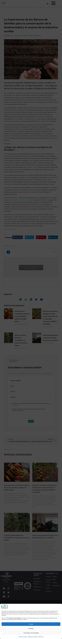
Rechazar (31, 628)
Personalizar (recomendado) (31, 633)
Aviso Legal (40, 636)
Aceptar (31, 624)
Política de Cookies (23, 636)
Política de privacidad (32, 636)
